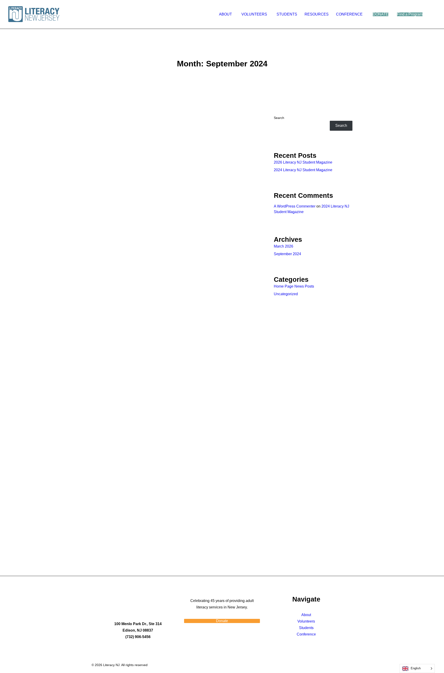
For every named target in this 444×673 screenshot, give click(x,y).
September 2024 (287, 254)
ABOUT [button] (225, 14)
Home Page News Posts (294, 286)
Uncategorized (286, 294)
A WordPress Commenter (294, 206)
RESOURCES (317, 14)
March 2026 (283, 246)
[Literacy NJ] (34, 14)
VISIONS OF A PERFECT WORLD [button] (137, 525)
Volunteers (306, 621)
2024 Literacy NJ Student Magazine (146, 296)
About (306, 615)
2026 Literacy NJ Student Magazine (303, 162)
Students (306, 628)
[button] (434, 14)
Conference (306, 634)
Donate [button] (222, 621)
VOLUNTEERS (254, 14)
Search (279, 118)
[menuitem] (226, 14)
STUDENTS (287, 14)
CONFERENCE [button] (349, 14)
